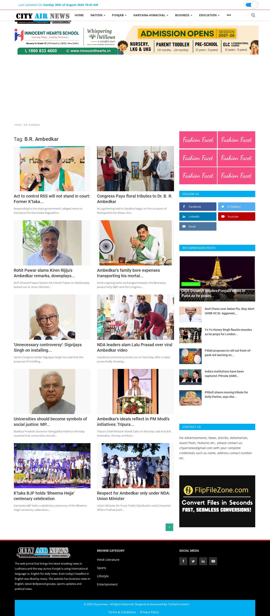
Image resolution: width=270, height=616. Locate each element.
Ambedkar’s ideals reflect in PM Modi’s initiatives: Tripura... (133, 421)
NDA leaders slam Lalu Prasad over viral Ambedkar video (134, 347)
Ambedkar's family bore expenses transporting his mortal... (128, 273)
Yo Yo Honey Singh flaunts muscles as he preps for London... (228, 332)
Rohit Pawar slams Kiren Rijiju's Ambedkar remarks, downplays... (44, 273)
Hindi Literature (108, 560)
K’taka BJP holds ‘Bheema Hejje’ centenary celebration (44, 496)
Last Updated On (58, 5)
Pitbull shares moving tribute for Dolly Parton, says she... (226, 394)
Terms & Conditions (122, 612)
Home (79, 15)
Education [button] (208, 15)
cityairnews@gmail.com (196, 448)
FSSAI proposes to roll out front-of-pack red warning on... (228, 353)
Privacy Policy (149, 612)
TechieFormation (178, 604)
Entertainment (107, 584)
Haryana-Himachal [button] (149, 15)
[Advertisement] (135, 86)
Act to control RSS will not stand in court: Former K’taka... (52, 199)
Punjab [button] (118, 15)
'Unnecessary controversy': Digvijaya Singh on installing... (48, 347)
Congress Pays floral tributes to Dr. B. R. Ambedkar (134, 199)
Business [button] (182, 15)
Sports (101, 568)
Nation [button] (96, 15)
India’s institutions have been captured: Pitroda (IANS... (224, 374)
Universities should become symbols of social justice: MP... (50, 421)
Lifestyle (103, 576)
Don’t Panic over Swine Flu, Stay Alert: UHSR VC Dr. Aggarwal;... (230, 311)
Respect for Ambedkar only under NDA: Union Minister (133, 496)
